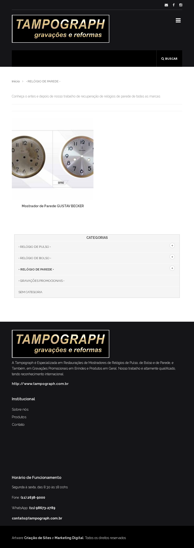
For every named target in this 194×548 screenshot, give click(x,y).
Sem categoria (30, 292)
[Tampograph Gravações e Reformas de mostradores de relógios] (60, 29)
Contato (18, 424)
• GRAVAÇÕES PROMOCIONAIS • (41, 280)
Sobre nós (20, 409)
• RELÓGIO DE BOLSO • (34, 258)
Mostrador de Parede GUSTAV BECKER (53, 206)
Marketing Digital (69, 538)
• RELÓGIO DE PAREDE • (36, 269)
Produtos (19, 417)
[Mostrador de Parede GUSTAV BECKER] (52, 159)
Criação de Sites (37, 538)
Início (16, 81)
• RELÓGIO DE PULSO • (34, 247)
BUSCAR (171, 58)
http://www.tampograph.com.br (40, 384)
